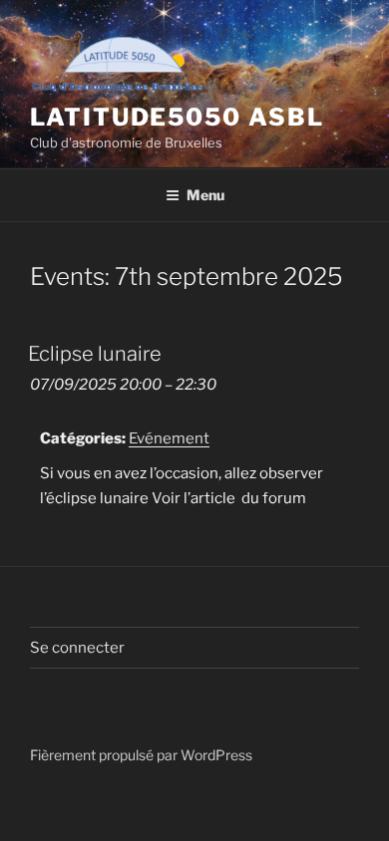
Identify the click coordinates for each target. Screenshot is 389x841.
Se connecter (77, 648)
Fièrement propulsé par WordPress (141, 754)
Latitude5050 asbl (177, 117)
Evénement (169, 438)
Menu (205, 194)
